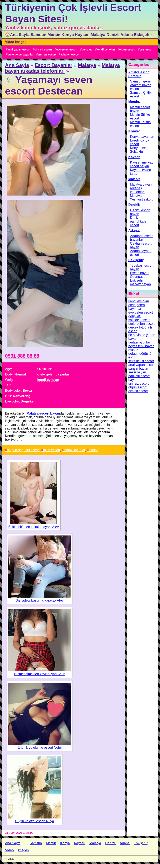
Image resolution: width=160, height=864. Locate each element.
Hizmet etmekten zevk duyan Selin (39, 674)
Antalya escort (138, 72)
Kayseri (82, 34)
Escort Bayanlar (53, 65)
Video (9, 42)
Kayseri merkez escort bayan (141, 164)
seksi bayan (137, 372)
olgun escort (127, 49)
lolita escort (51, 450)
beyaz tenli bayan (141, 346)
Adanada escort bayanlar (141, 237)
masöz (93, 450)
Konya (67, 34)
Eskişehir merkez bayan (140, 282)
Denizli (112, 34)
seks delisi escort (141, 361)
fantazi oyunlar (74, 450)
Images (20, 42)
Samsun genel (140, 81)
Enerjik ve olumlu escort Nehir (40, 747)
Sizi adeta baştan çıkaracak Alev (40, 600)
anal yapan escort (19, 49)
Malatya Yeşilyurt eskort (141, 197)
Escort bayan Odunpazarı (139, 274)
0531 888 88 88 (22, 356)
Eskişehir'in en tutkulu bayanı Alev (33, 527)
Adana (126, 34)
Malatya (98, 34)
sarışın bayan (138, 368)
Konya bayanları (142, 136)
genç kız (87, 49)
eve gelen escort (66, 49)
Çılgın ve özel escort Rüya (34, 821)
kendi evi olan (106, 49)
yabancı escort (69, 54)
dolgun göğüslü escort (23, 450)
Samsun (38, 34)
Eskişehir (143, 34)
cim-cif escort (43, 49)
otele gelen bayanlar (21, 54)
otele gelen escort (141, 323)
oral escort (146, 49)
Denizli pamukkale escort (138, 221)
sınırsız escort (47, 54)
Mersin (54, 34)
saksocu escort (139, 320)
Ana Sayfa (17, 65)
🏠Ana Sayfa (17, 34)
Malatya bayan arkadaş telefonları (62, 68)
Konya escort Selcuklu (139, 149)
